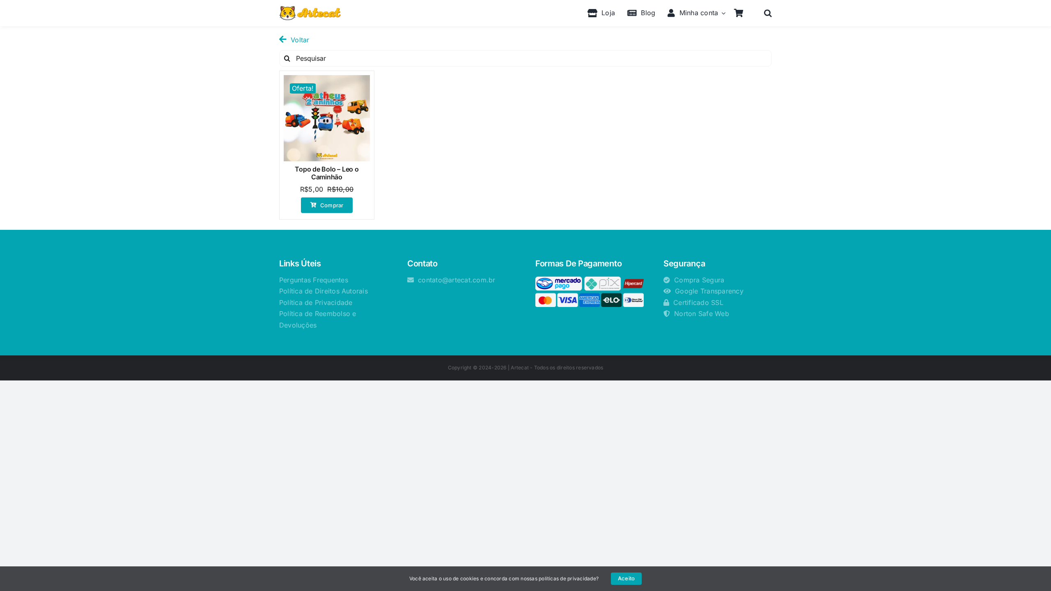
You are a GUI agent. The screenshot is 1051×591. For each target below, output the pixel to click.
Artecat (520, 367)
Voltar (300, 40)
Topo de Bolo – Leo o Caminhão (326, 173)
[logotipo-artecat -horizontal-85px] (310, 9)
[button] (768, 13)
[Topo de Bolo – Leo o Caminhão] (327, 118)
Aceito (626, 578)
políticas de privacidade (567, 578)
